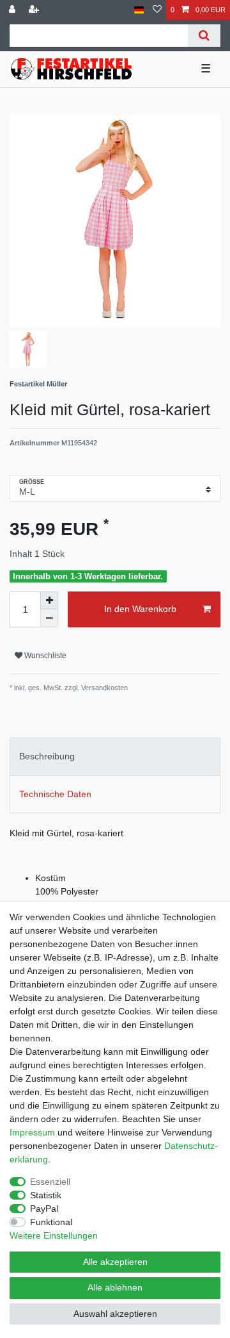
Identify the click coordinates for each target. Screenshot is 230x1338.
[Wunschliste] (157, 10)
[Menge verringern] (49, 618)
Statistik (45, 1195)
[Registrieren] (35, 10)
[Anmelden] (13, 10)
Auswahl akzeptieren (115, 1314)
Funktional (51, 1222)
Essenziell (50, 1182)
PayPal (44, 1208)
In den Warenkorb (140, 609)
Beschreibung (47, 756)
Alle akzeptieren (115, 1262)
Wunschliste (44, 655)
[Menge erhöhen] (49, 600)
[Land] (139, 10)
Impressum (32, 1132)
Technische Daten (55, 794)
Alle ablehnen (115, 1287)
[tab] (115, 756)
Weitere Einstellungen (54, 1235)
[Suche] (204, 35)
